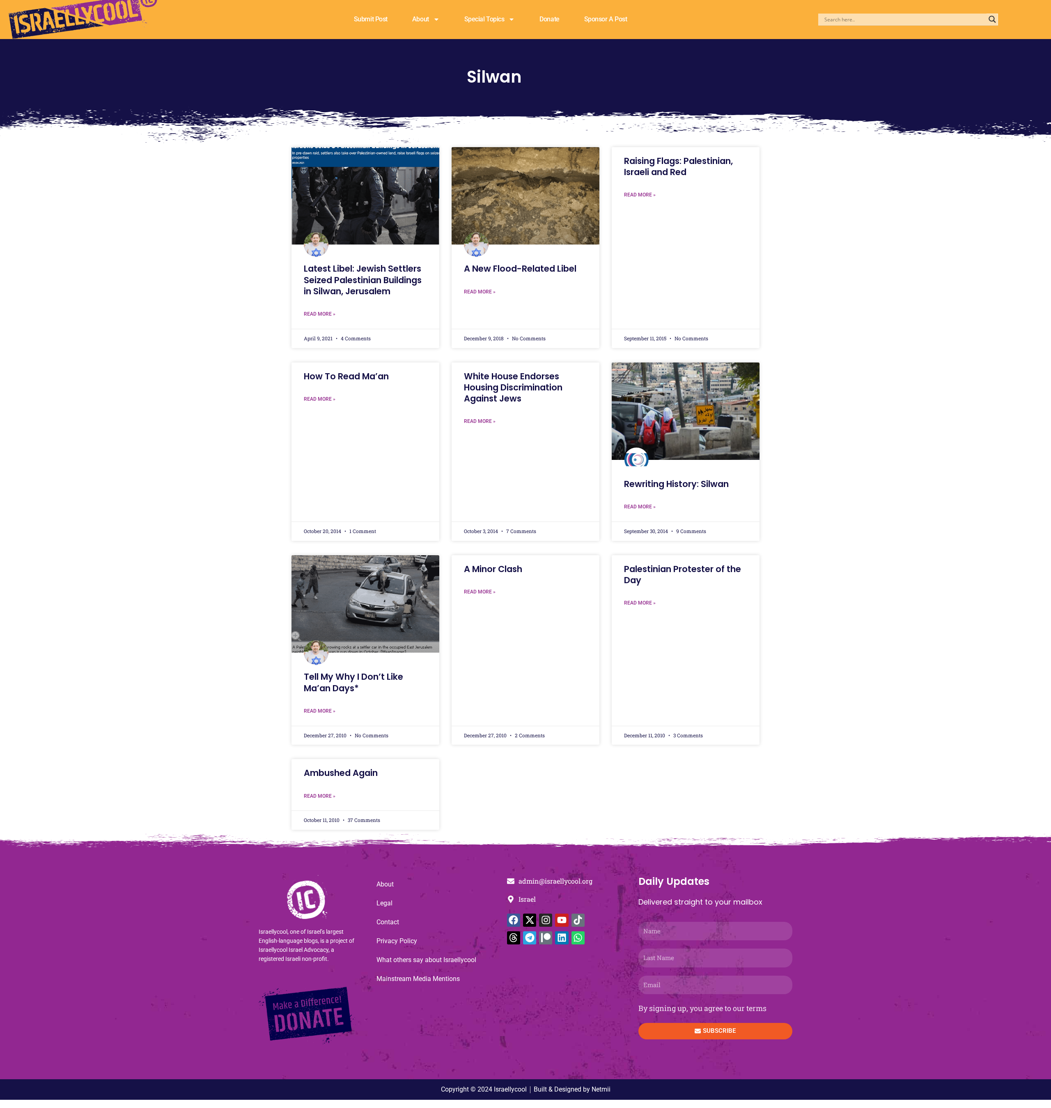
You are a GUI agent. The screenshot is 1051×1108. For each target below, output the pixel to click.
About (420, 19)
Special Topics (484, 19)
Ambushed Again (341, 773)
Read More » (319, 314)
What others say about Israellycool (426, 960)
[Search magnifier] (992, 19)
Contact (387, 922)
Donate (549, 19)
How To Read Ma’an (346, 376)
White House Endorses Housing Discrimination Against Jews (513, 387)
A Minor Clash (493, 569)
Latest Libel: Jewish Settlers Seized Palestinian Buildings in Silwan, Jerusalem (363, 280)
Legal (384, 903)
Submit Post (371, 19)
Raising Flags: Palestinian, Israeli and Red (678, 166)
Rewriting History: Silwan (676, 484)
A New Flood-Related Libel (520, 269)
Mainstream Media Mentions (418, 979)
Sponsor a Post (605, 19)
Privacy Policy (396, 941)
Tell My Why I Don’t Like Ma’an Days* (353, 682)
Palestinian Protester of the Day (682, 574)
